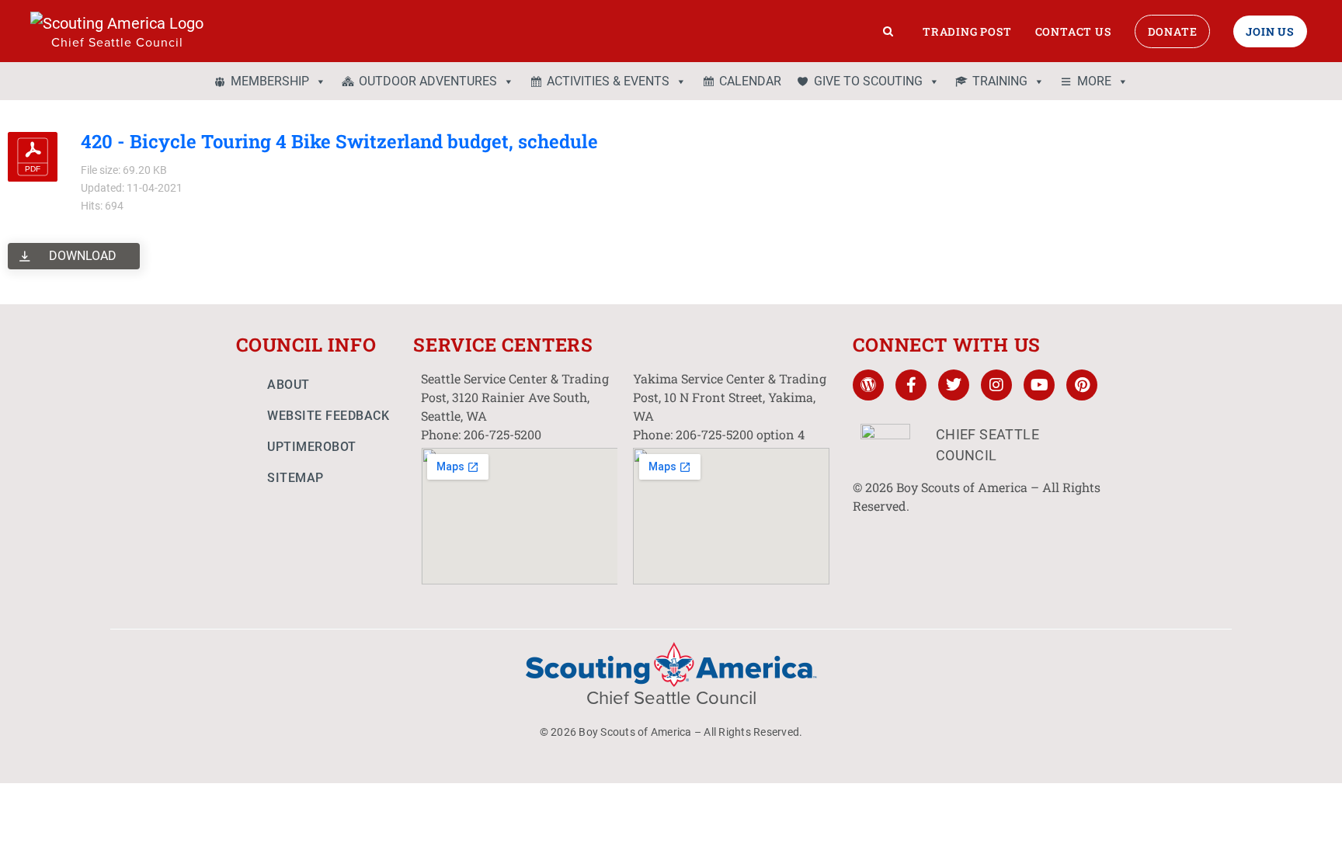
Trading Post (967, 31)
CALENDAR (750, 81)
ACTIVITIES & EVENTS (608, 81)
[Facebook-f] (911, 385)
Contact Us (1073, 31)
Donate (1173, 31)
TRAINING (999, 81)
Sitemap (295, 477)
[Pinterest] (1081, 385)
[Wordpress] (868, 385)
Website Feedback (328, 415)
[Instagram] (996, 385)
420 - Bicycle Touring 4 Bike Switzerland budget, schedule (339, 141)
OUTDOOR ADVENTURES (428, 81)
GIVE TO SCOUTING (868, 81)
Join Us (1270, 31)
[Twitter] (953, 385)
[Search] (888, 31)
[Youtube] (1039, 385)
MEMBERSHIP (270, 81)
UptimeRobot (311, 446)
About (288, 384)
